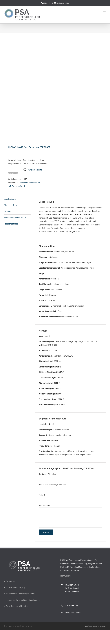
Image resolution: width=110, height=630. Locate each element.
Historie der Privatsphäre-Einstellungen (23, 600)
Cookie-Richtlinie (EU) (15, 587)
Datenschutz (11, 581)
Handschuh (23, 182)
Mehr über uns (66, 576)
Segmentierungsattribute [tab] (15, 217)
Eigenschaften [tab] (10, 205)
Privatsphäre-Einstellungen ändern (21, 593)
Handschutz (34, 182)
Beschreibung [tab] (10, 199)
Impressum (102, 626)
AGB (86, 626)
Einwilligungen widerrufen (17, 606)
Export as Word (18, 186)
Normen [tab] (7, 211)
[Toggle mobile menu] (104, 10)
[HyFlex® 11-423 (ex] (28, 90)
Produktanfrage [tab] (11, 223)
